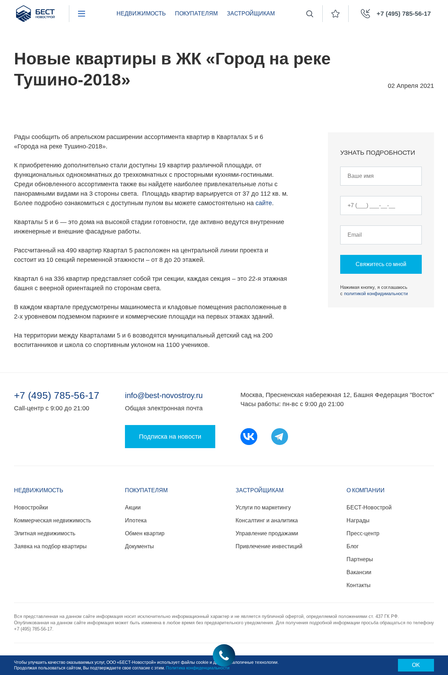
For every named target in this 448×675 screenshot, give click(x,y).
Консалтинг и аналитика (267, 520)
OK (416, 665)
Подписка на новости (170, 436)
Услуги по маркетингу (263, 507)
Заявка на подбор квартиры (50, 546)
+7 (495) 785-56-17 (56, 395)
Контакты (358, 585)
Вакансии (358, 572)
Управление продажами (267, 533)
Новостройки (31, 507)
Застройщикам (251, 13)
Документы (139, 546)
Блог (352, 546)
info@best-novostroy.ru (164, 395)
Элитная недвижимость (44, 533)
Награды (358, 520)
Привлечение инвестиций (269, 546)
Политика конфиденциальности (198, 668)
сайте (263, 203)
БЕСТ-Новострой (369, 507)
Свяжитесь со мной (381, 264)
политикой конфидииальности (376, 293)
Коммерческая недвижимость (52, 520)
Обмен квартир (144, 533)
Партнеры (359, 559)
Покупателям (196, 13)
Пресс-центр (362, 533)
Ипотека (136, 520)
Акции (133, 507)
